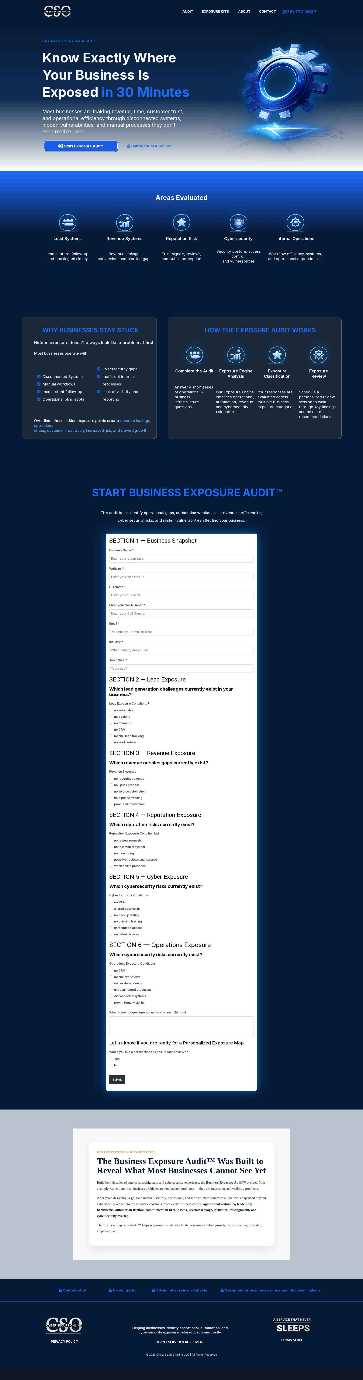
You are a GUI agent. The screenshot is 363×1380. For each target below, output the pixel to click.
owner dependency (128, 983)
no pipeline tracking (128, 798)
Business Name (121, 550)
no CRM (119, 729)
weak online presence (130, 866)
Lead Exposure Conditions (129, 703)
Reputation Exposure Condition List (134, 833)
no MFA (119, 902)
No (116, 1065)
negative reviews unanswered (135, 859)
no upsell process (126, 785)
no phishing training (128, 921)
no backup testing (127, 915)
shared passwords (127, 909)
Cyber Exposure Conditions (129, 895)
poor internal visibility (129, 1002)
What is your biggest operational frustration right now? (147, 1012)
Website (116, 568)
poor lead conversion (129, 804)
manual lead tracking (129, 736)
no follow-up (123, 723)
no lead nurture (125, 742)
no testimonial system (129, 847)
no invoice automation (130, 791)
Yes (116, 1059)
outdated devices (126, 934)
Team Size (118, 660)
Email (114, 623)
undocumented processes (132, 989)
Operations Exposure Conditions (132, 963)
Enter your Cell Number (127, 605)
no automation (124, 710)
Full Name (117, 587)
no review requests (128, 840)
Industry (116, 642)
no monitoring (124, 853)
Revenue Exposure (122, 771)
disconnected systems (130, 996)
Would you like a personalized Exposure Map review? (148, 1052)
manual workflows (127, 977)
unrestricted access (128, 928)
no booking (122, 717)
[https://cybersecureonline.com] (57, 11)
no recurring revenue (129, 778)
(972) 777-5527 (299, 11)
